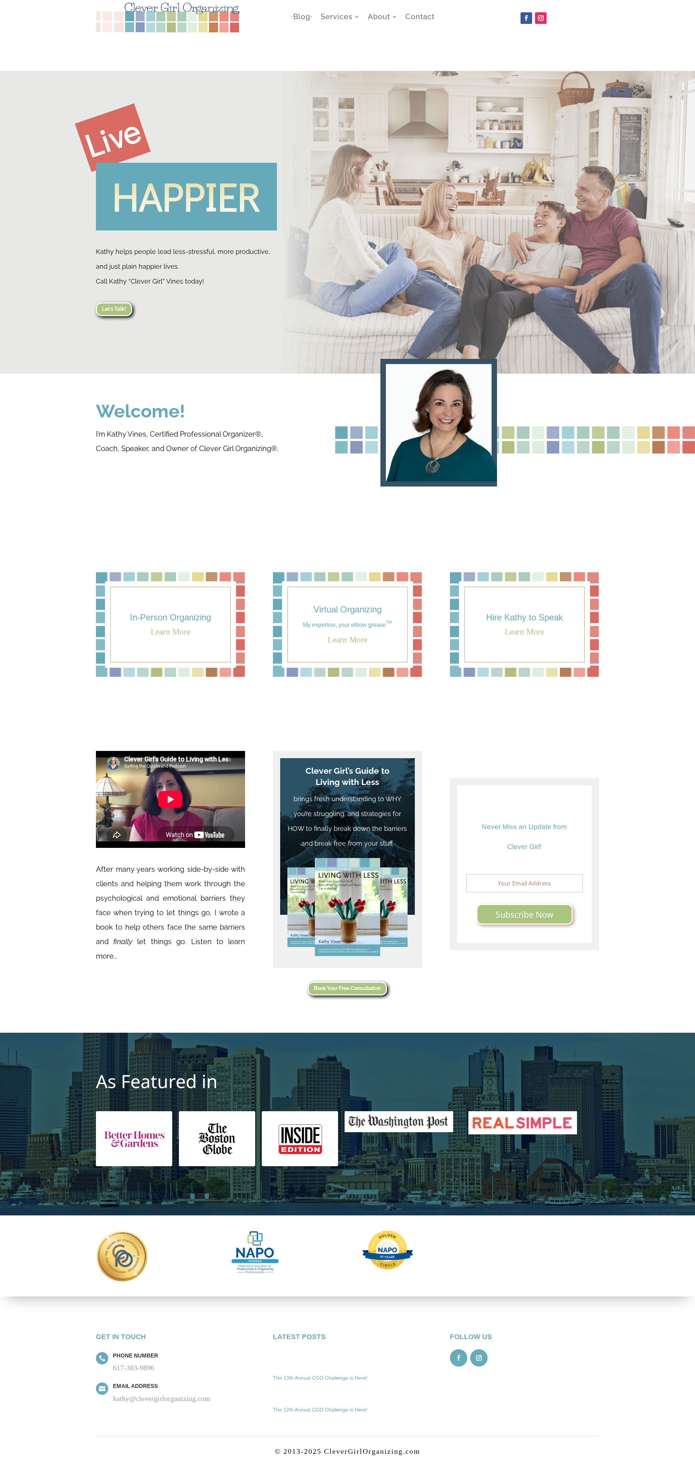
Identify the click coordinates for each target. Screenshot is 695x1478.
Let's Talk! (114, 309)
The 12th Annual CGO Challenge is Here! (320, 1410)
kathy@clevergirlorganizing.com (161, 1398)
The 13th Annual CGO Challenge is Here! (320, 1378)
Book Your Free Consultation (347, 988)
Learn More (170, 631)
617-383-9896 (133, 1368)
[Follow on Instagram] (541, 18)
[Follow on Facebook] (526, 18)
